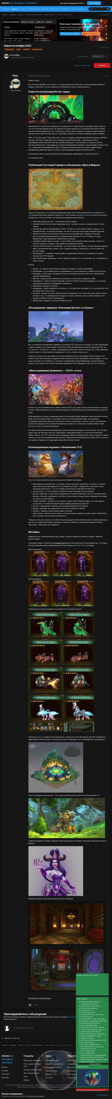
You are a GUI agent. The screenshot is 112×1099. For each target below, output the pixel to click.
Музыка (26, 1080)
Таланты (65, 9)
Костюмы (49, 1078)
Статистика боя (86, 1017)
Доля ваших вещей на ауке (91, 1031)
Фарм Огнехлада (87, 1038)
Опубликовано (39, 76)
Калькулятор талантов (54, 1064)
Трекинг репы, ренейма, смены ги (93, 1029)
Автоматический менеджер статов (93, 1040)
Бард (10, 41)
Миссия (4, 1067)
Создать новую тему (82, 65)
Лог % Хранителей (88, 1051)
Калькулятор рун (52, 1060)
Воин (5, 38)
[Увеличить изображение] (61, 624)
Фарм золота (39, 35)
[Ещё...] (106, 75)
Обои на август (82, 1066)
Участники (5, 1074)
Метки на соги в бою (88, 1049)
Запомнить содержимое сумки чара (94, 1021)
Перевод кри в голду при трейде (93, 1019)
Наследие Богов (45, 33)
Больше (80, 9)
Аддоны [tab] (49, 22)
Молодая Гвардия (74, 1067)
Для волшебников (87, 1053)
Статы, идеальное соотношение (15, 31)
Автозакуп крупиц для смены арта (93, 1034)
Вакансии (5, 1077)
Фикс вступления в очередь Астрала (94, 1059)
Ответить (102, 65)
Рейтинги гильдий (74, 1078)
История (5, 1071)
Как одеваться (39, 31)
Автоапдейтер (95, 1064)
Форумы (15, 9)
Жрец (10, 38)
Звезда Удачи (72, 1064)
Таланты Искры (51, 1071)
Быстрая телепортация (89, 1008)
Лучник (20, 38)
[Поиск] (107, 9)
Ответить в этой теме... (25, 1028)
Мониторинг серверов (40, 9)
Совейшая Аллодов (60, 543)
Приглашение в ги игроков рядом (93, 1055)
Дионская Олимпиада (42, 41)
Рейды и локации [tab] (27, 22)
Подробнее (67, 32)
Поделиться (83, 56)
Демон (20, 41)
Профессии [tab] (40, 22)
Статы (73, 9)
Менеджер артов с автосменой (92, 1027)
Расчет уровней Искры (89, 1025)
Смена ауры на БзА (88, 1012)
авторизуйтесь (74, 1017)
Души (22, 33)
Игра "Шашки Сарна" (31, 1073)
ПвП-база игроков (87, 1042)
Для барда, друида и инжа (90, 1044)
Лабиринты (44, 38)
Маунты (49, 1074)
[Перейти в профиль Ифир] (6, 56)
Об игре (5, 9)
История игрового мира (33, 1070)
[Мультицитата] (30, 1005)
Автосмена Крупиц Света (90, 1023)
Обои (26, 1077)
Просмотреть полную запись (39, 998)
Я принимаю (103, 1095)
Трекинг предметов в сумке (91, 1036)
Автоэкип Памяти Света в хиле (92, 1046)
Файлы (100, 9)
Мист (5, 41)
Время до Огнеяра (87, 1061)
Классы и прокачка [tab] (11, 22)
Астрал (36, 38)
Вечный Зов (71, 1060)
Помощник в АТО (87, 1010)
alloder (19, 3)
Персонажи (54, 9)
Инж (14, 41)
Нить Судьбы (72, 1074)
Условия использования (62, 1085)
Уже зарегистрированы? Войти (72, 3)
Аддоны (24, 9)
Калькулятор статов (53, 1067)
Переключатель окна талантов (92, 1057)
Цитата (36, 1005)
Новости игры (29, 57)
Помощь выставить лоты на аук (92, 1014)
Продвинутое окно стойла (90, 1006)
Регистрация (94, 3)
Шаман (27, 38)
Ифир (17, 55)
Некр (15, 38)
